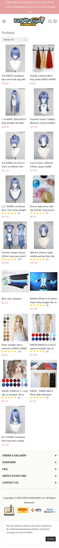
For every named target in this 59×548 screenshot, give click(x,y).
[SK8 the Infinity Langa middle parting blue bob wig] (43, 235)
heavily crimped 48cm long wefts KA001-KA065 (43, 77)
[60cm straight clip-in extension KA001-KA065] (15, 327)
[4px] (36, 510)
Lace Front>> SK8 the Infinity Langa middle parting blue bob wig (41, 165)
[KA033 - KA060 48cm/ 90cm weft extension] (43, 373)
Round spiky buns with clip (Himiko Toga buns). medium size (42, 208)
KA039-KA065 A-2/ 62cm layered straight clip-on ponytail (43, 346)
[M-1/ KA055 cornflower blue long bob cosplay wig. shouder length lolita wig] (15, 420)
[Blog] (9, 510)
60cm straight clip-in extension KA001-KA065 (14, 346)
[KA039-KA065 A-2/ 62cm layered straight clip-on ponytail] (43, 327)
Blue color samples (11, 298)
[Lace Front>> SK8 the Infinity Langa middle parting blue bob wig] (43, 145)
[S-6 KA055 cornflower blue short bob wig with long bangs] (15, 58)
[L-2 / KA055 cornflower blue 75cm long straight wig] (15, 189)
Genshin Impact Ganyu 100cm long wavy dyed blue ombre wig (14, 254)
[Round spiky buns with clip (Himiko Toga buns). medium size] (43, 189)
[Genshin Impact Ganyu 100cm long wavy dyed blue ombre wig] (15, 235)
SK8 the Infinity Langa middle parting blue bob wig (42, 254)
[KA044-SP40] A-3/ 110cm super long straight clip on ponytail (43, 300)
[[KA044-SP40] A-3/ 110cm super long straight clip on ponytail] (43, 281)
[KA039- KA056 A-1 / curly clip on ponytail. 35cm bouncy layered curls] (15, 373)
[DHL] (22, 510)
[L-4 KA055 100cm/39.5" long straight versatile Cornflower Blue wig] (15, 102)
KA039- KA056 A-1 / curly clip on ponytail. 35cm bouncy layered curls (15, 393)
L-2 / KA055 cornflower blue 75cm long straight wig (14, 208)
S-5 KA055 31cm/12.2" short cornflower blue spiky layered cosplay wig (15, 165)
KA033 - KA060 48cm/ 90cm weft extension (41, 393)
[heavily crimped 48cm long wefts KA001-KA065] (43, 58)
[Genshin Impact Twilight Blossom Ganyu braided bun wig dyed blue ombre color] (43, 102)
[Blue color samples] (15, 281)
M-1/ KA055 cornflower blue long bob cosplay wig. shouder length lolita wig (14, 439)
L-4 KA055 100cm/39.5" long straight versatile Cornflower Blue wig (14, 121)
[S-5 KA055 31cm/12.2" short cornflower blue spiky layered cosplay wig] (15, 145)
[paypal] (49, 510)
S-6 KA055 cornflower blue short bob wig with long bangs (13, 77)
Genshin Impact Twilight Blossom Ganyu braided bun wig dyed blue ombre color (43, 121)
